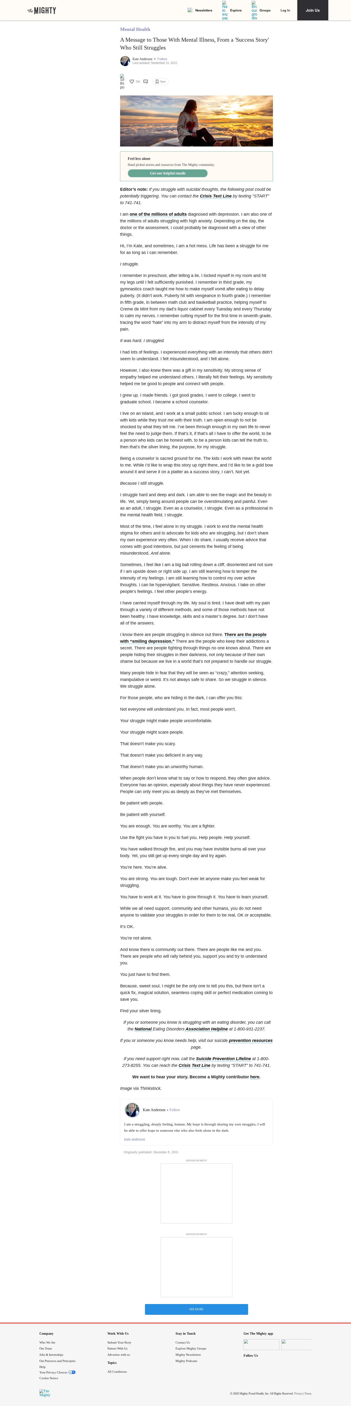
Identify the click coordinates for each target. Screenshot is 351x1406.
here (254, 1076)
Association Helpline (206, 1029)
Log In (285, 10)
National (144, 1029)
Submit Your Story (119, 1342)
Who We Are (47, 1342)
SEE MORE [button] (196, 1309)
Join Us (313, 10)
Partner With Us (117, 1348)
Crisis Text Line (216, 196)
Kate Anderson (143, 59)
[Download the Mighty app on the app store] (261, 1344)
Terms (308, 1393)
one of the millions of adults (158, 214)
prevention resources (251, 1040)
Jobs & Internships (51, 1354)
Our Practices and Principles (57, 1361)
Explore (236, 10)
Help (42, 1367)
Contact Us (183, 1342)
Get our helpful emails (168, 173)
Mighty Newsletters (188, 1354)
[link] (41, 10)
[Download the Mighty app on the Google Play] (299, 1344)
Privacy (298, 1393)
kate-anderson (134, 1139)
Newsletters (203, 10)
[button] (162, 59)
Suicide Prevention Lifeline (223, 1058)
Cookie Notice (48, 1378)
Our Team (45, 1348)
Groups (265, 10)
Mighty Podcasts (186, 1361)
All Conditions (117, 1371)
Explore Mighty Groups (191, 1348)
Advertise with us (118, 1354)
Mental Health (135, 29)
